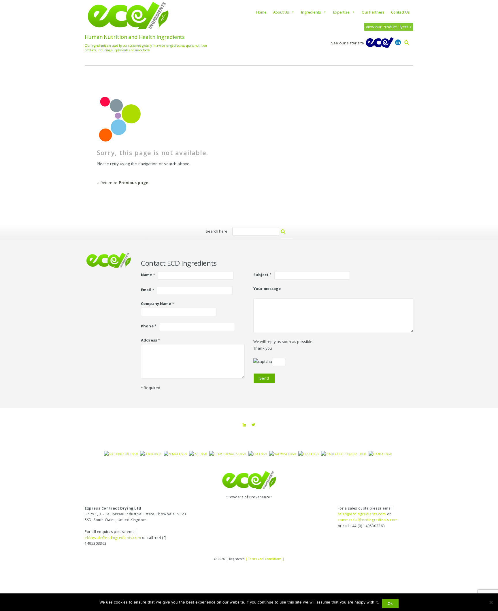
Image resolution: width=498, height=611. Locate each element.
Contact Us (400, 12)
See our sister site (348, 43)
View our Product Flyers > (389, 26)
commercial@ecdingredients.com (368, 519)
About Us (281, 12)
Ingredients (311, 12)
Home (261, 12)
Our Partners (373, 12)
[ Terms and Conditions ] (265, 559)
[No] (491, 602)
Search (289, 234)
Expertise (341, 12)
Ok (390, 603)
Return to (123, 182)
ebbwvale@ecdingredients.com (113, 537)
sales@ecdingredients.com (362, 514)
